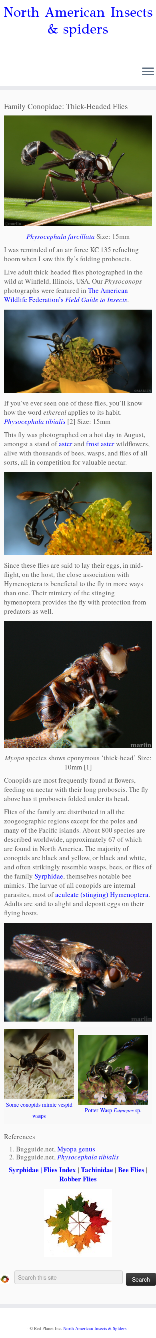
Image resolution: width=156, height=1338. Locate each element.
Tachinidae (97, 1170)
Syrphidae (48, 876)
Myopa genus (76, 1148)
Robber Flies (78, 1179)
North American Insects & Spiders (94, 1328)
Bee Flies (131, 1170)
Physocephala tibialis (35, 421)
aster (65, 443)
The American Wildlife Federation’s (66, 295)
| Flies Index (57, 1170)
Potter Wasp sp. (113, 1110)
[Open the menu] (148, 72)
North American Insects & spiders (78, 21)
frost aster (100, 443)
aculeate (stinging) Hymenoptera (101, 894)
